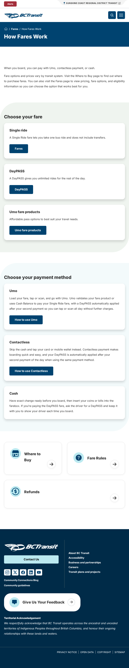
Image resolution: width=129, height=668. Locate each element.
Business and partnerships (85, 562)
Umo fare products (28, 230)
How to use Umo (26, 319)
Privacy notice (67, 652)
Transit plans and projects (84, 571)
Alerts (10, 4)
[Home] (6, 28)
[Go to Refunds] (114, 498)
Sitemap (120, 652)
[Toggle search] (112, 15)
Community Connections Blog (21, 580)
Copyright (104, 652)
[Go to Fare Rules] (114, 464)
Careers (73, 567)
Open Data (87, 652)
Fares (14, 29)
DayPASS (21, 189)
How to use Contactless (31, 371)
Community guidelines (17, 585)
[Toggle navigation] (121, 15)
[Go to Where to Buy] (51, 464)
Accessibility (76, 557)
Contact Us (31, 559)
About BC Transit (79, 553)
